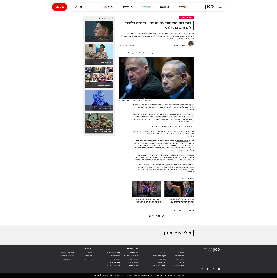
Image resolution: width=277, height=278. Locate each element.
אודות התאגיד (179, 256)
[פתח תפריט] (220, 7)
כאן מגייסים (134, 253)
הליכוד (184, 211)
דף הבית (181, 253)
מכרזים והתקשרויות (113, 253)
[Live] (59, 7)
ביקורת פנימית (133, 262)
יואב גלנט (177, 211)
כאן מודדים (88, 256)
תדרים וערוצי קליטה (67, 256)
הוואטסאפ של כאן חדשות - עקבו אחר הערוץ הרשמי (172, 126)
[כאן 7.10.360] (108, 7)
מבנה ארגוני (162, 259)
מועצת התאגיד (179, 259)
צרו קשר (163, 253)
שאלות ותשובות (68, 259)
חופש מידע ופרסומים (131, 256)
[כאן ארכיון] (128, 7)
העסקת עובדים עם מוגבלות (159, 266)
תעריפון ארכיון (133, 265)
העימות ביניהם (182, 141)
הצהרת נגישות (179, 265)
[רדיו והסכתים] (146, 7)
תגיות (90, 253)
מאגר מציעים (115, 256)
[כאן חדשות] (182, 7)
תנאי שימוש (162, 262)
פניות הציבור (115, 259)
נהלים (182, 262)
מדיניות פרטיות (87, 259)
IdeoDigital (143, 275)
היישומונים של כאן (67, 253)
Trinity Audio (140, 53)
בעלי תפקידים (115, 262)
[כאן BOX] (164, 7)
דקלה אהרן (184, 45)
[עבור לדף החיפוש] (86, 7)
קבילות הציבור (133, 259)
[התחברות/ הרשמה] (76, 7)
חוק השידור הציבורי (159, 256)
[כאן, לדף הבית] (207, 7)
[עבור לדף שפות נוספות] (81, 7)
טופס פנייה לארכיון (113, 265)
